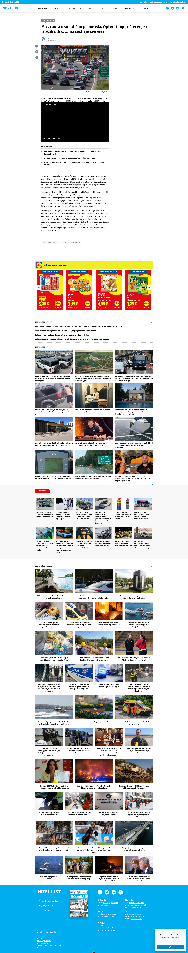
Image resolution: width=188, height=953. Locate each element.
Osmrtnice (143, 2)
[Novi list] (11, 8)
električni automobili (50, 243)
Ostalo (145, 8)
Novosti (58, 8)
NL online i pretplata (177, 2)
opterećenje (75, 243)
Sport (90, 8)
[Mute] (54, 138)
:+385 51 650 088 (136, 907)
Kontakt (40, 938)
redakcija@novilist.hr (110, 903)
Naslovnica (42, 8)
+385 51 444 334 (108, 916)
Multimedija (129, 8)
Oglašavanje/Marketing (158, 2)
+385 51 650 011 (108, 905)
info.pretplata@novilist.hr (107, 928)
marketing (45, 910)
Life (102, 8)
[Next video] (49, 138)
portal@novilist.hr (109, 914)
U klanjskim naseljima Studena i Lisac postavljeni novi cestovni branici (69, 158)
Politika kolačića (43, 943)
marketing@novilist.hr (139, 905)
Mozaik (114, 8)
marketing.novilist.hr (136, 903)
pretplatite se (47, 905)
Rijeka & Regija (75, 8)
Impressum (41, 948)
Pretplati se (170, 947)
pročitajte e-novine (49, 901)
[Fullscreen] (106, 138)
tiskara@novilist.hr (137, 916)
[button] (149, 287)
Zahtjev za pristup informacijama (49, 945)
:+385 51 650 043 (109, 930)
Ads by (104, 141)
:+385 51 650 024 (136, 919)
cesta (65, 243)
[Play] (43, 138)
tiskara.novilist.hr (135, 914)
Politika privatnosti (44, 941)
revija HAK (87, 187)
